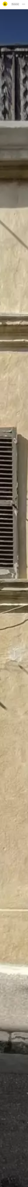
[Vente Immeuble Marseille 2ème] (14, 593)
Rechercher (15, 4)
